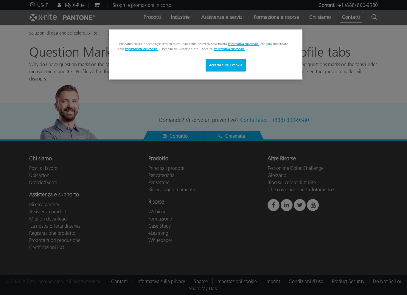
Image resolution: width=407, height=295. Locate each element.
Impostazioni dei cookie (141, 49)
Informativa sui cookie (243, 44)
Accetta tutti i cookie (226, 65)
